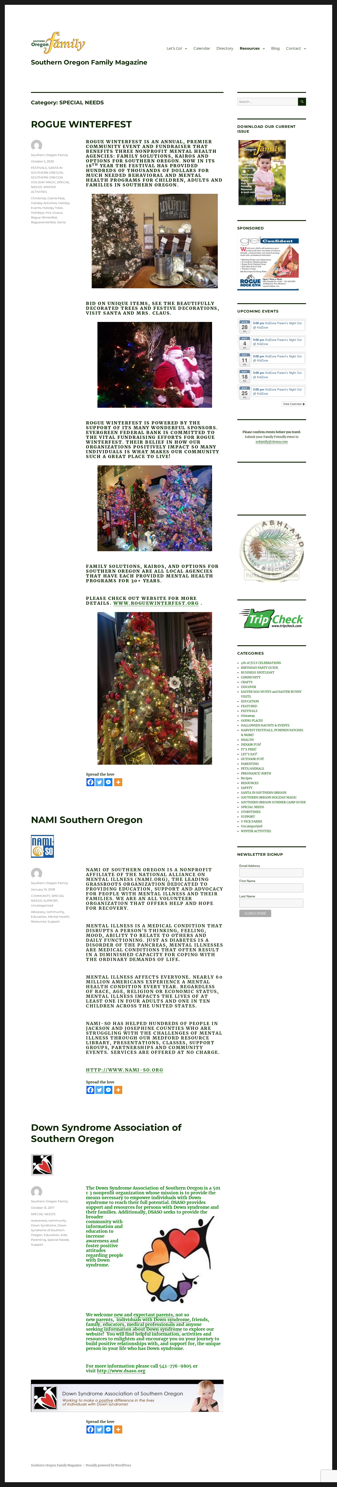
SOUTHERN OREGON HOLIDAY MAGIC (269, 796)
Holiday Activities (44, 203)
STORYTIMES (251, 810)
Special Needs (58, 1239)
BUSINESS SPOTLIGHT (257, 671)
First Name (247, 879)
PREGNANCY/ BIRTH (256, 772)
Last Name (247, 894)
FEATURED (249, 704)
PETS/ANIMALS (252, 767)
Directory (224, 48)
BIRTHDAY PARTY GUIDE (259, 666)
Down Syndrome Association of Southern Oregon (106, 1133)
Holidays (37, 212)
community (55, 912)
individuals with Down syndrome (152, 1319)
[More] (118, 782)
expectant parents (153, 1314)
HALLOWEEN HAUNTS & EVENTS (265, 724)
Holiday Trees (52, 208)
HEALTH (247, 738)
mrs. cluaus (53, 212)
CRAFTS (247, 680)
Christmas (38, 198)
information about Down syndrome (143, 1329)
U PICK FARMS (251, 820)
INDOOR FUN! (251, 743)
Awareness (39, 1220)
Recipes (246, 776)
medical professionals (151, 1324)
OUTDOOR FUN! (252, 757)
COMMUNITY (40, 896)
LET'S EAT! (249, 752)
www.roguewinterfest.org (156, 603)
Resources (250, 48)
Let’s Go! (174, 48)
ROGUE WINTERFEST (81, 124)
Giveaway (248, 714)
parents (104, 1319)
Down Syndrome (43, 1225)
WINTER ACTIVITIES (256, 829)
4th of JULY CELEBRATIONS (261, 661)
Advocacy (38, 912)
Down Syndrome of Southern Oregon (48, 1230)
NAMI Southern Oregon (87, 819)
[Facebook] (90, 782)
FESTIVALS (39, 168)
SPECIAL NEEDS (43, 1214)
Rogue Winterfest (44, 217)
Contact (293, 48)
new (118, 1314)
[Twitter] (99, 782)
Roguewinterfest (43, 222)
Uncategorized (42, 905)
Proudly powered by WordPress (108, 1465)
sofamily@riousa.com (272, 442)
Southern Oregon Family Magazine (89, 62)
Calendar (201, 48)
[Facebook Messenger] (108, 782)
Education (39, 916)
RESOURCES (250, 781)
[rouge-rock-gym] (268, 262)
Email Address (249, 864)
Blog (275, 48)
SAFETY (246, 786)
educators (113, 1324)
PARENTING (250, 762)
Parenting (38, 1239)
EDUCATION (250, 700)
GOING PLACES (252, 719)
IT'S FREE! (249, 748)
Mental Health (58, 916)
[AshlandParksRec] (272, 550)
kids (64, 1235)
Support (53, 921)
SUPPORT (50, 900)
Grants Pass (55, 198)
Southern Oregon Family (49, 155)
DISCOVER (248, 685)
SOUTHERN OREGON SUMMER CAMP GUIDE (273, 800)
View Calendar (292, 404)
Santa (61, 222)
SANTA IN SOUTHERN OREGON (263, 791)
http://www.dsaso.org (121, 1371)
